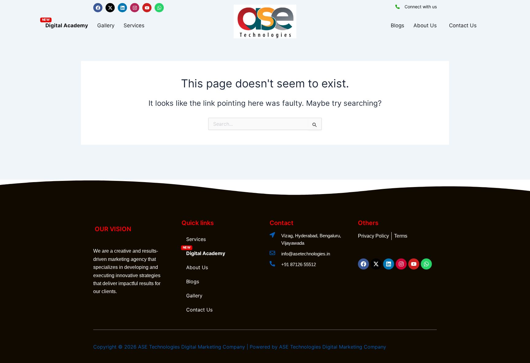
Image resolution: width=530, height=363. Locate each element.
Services (134, 25)
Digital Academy (66, 25)
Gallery (105, 25)
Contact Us (463, 25)
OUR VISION (113, 229)
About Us (425, 25)
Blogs (397, 25)
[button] (135, 25)
